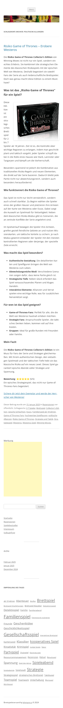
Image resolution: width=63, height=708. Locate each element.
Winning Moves (44, 422)
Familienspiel (17, 617)
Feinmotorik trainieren (41, 618)
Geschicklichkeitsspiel (16, 628)
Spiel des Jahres (25, 663)
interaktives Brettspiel (48, 635)
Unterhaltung (37, 679)
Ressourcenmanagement (15, 657)
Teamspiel (10, 680)
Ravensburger (35, 653)
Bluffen (33, 601)
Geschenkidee (23, 623)
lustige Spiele (35, 647)
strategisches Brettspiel (31, 675)
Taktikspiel (49, 675)
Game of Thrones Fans (14, 415)
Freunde (8, 623)
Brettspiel (40, 408)
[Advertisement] (23, 469)
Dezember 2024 (11, 569)
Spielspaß (21, 670)
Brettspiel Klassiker (33, 605)
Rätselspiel (51, 657)
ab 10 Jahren (9, 601)
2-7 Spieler (30, 408)
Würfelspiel (8, 684)
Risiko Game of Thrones (23, 419)
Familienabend (35, 610)
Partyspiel (11, 652)
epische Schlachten (17, 411)
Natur (44, 647)
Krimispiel (23, 646)
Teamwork (23, 680)
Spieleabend (42, 662)
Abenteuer (22, 601)
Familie (24, 610)
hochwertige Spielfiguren (36, 415)
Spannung (11, 663)
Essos (28, 411)
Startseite (8, 518)
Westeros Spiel (29, 422)
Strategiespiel (11, 675)
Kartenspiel (9, 641)
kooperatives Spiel (44, 641)
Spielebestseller (11, 525)
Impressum (9, 529)
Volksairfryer (9, 532)
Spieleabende (9, 670)
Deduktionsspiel (49, 606)
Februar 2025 (10, 562)
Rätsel (42, 657)
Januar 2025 (9, 565)
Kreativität (10, 646)
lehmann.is (27, 702)
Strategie (35, 669)
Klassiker (23, 642)
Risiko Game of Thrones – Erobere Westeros (28, 48)
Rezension (33, 657)
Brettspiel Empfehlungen (13, 606)
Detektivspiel (11, 610)
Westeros (17, 422)
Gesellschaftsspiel (21, 634)
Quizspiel (24, 652)
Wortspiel (49, 680)
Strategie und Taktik (44, 419)
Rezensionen (48, 404)
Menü (31, 9)
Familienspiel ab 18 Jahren (44, 411)
